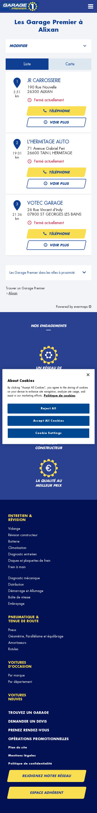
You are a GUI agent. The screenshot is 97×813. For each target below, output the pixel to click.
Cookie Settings (48, 433)
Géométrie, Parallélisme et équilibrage (35, 636)
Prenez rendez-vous (28, 730)
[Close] (88, 375)
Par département (20, 681)
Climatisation (17, 547)
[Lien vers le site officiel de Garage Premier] (19, 6)
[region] (48, 406)
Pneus (12, 630)
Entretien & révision (20, 517)
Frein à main (17, 567)
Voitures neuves (17, 697)
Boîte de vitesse (19, 597)
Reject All (48, 408)
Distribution (16, 584)
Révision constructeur (23, 535)
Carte (69, 64)
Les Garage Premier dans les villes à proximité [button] (42, 272)
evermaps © (82, 306)
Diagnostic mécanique (24, 578)
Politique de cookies (59, 395)
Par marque (16, 675)
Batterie (14, 541)
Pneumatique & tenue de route (23, 619)
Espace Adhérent (47, 792)
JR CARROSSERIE (44, 80)
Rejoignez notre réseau (47, 776)
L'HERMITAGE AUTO (48, 141)
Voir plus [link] (59, 122)
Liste (27, 64)
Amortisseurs (17, 642)
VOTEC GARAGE (45, 203)
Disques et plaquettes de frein (29, 560)
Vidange (14, 528)
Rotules (13, 649)
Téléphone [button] (59, 111)
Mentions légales (22, 755)
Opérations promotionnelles (38, 739)
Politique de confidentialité (30, 763)
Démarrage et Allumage (25, 590)
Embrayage (16, 603)
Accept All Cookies (48, 420)
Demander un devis (27, 721)
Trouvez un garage (28, 712)
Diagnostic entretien (22, 554)
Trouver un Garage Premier (25, 288)
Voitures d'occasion (20, 664)
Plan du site (17, 747)
